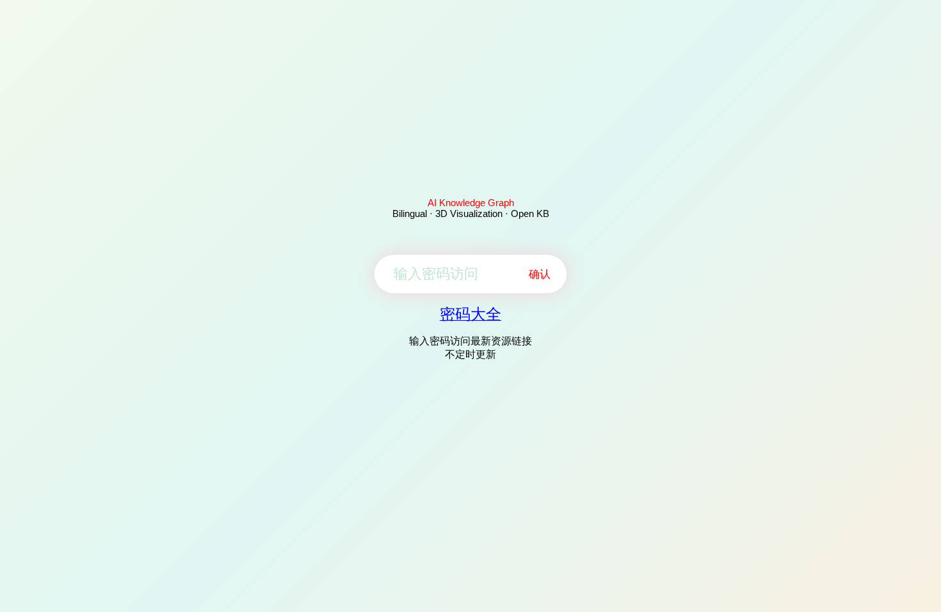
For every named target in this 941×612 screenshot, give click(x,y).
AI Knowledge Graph (471, 202)
